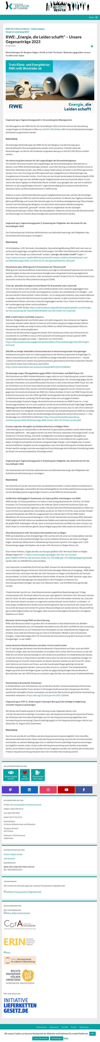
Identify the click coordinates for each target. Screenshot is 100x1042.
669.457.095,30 (50, 129)
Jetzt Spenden (9, 858)
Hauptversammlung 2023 (17, 31)
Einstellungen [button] (57, 1038)
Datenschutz (41, 1027)
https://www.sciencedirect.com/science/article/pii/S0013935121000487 (38, 367)
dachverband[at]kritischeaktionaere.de (25, 805)
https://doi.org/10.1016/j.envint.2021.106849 (47, 695)
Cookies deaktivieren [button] (40, 1038)
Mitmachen (84, 1027)
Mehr (66, 1038)
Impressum (54, 1027)
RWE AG (10, 28)
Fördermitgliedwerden (11, 777)
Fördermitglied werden (13, 854)
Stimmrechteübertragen (37, 777)
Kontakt (65, 1027)
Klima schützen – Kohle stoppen (30, 28)
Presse (73, 1027)
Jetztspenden (24, 777)
